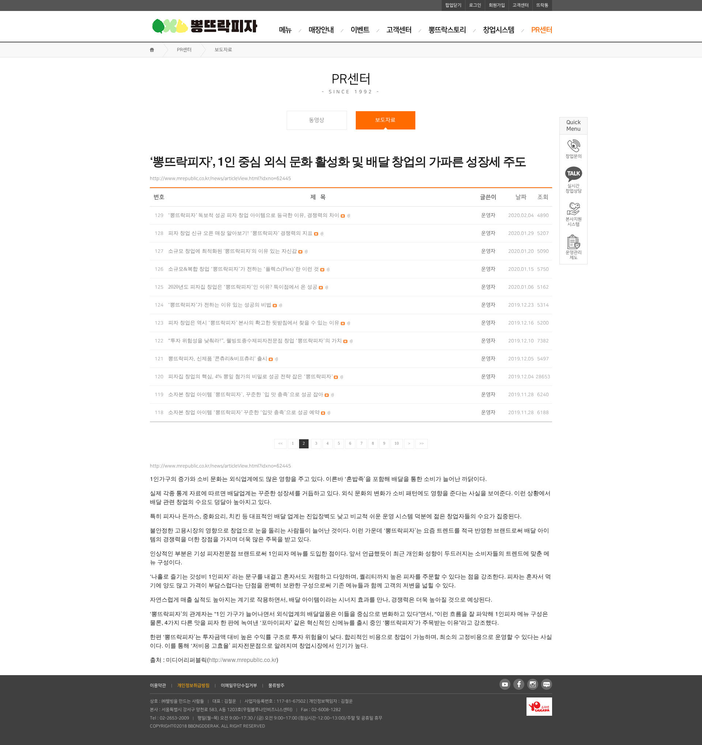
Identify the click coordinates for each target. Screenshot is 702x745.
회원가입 (497, 5)
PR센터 (184, 49)
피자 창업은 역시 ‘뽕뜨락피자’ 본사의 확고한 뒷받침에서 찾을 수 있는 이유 (254, 323)
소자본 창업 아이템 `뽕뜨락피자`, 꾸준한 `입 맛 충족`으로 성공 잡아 (246, 394)
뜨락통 (542, 5)
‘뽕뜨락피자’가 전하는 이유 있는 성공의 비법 (220, 305)
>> (421, 443)
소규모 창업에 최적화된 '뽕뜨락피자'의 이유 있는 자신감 (233, 251)
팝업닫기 (453, 5)
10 (397, 443)
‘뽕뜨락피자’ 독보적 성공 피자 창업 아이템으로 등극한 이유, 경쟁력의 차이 (254, 215)
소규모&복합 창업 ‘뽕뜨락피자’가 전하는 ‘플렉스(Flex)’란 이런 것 (244, 269)
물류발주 (276, 685)
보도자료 (385, 120)
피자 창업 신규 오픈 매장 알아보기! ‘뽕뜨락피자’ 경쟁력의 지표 (241, 233)
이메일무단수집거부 (239, 685)
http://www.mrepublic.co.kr (242, 659)
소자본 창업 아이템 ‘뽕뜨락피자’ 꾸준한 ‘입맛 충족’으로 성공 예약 (244, 412)
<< (280, 443)
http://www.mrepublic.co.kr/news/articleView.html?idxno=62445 (220, 178)
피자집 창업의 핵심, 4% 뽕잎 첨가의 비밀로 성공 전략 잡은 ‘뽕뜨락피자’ (251, 376)
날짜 (521, 197)
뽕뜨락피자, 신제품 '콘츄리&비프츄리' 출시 (218, 358)
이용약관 (158, 685)
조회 (542, 197)
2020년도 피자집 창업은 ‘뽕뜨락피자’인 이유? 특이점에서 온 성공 (243, 287)
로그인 (475, 5)
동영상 (316, 120)
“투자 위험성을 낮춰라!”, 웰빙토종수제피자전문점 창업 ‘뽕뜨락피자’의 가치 (255, 340)
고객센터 (521, 5)
